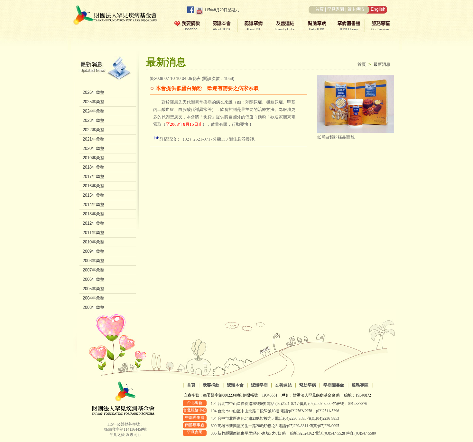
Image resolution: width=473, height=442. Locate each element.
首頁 (319, 9)
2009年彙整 (93, 251)
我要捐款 (211, 385)
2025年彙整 (93, 101)
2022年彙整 (93, 129)
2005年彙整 (93, 288)
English (378, 9)
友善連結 (283, 385)
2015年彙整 (93, 195)
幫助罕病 (307, 385)
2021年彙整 (93, 139)
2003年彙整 (93, 307)
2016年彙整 (93, 185)
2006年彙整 (93, 279)
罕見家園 (335, 9)
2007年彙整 (93, 270)
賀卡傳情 (356, 9)
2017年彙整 (93, 176)
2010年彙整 (93, 242)
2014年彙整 (93, 204)
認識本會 (235, 385)
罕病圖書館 (333, 385)
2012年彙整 (93, 223)
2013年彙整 (93, 213)
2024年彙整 (93, 111)
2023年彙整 (93, 120)
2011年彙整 (93, 232)
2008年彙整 (93, 260)
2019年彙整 (93, 157)
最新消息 (382, 64)
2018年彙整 (93, 167)
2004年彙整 (93, 298)
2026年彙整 (93, 92)
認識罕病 (259, 385)
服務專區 (360, 385)
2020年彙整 (93, 148)
